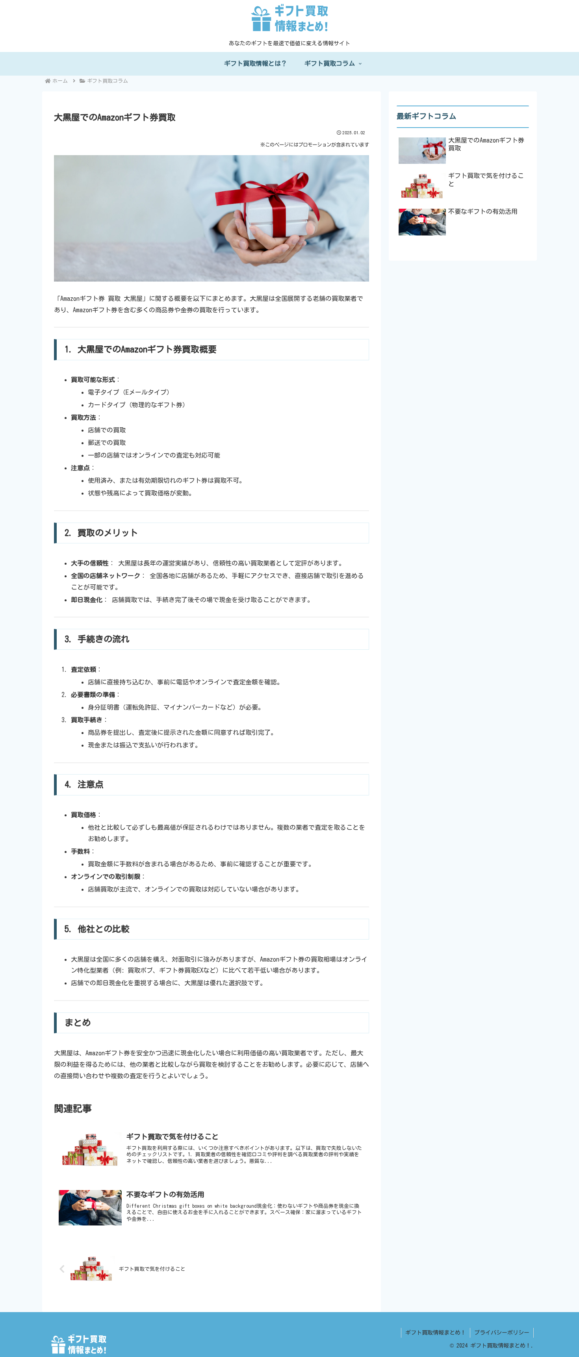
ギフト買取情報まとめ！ (435, 1332)
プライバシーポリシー (501, 1332)
